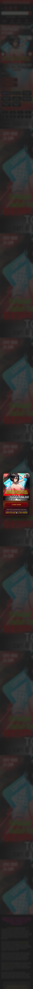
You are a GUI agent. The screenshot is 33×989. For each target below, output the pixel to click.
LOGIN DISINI (16, 504)
